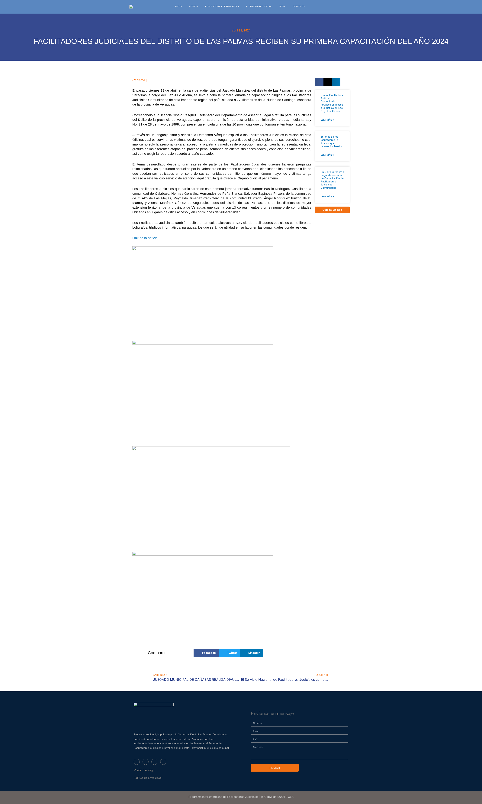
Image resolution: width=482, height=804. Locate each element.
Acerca (193, 6)
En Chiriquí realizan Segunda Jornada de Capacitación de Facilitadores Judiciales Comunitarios (332, 179)
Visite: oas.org (143, 770)
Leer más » (327, 119)
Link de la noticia (145, 238)
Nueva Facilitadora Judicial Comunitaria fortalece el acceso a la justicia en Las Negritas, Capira (332, 103)
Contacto (299, 6)
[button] (319, 82)
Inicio (178, 6)
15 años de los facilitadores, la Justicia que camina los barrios (331, 141)
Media (282, 6)
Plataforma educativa (259, 6)
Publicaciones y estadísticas (222, 6)
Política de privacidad (148, 777)
